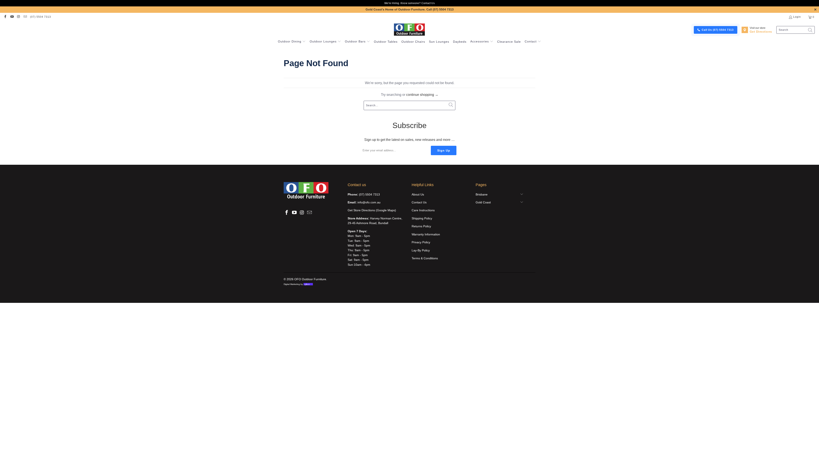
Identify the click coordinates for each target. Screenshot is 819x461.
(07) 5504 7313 (40, 16)
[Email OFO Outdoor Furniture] (25, 17)
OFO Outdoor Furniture (310, 279)
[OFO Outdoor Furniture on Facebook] (5, 17)
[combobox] (795, 30)
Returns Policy (421, 226)
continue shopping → (422, 94)
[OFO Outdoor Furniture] (409, 29)
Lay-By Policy (421, 250)
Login (797, 16)
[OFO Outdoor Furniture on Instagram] (18, 17)
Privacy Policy (421, 242)
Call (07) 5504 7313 (440, 9)
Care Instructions (423, 210)
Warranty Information (426, 234)
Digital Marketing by (297, 284)
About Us (418, 194)
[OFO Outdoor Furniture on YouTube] (11, 17)
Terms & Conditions (425, 258)
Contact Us (428, 3)
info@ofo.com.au (368, 202)
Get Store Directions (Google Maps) (372, 210)
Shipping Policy (422, 218)
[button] (292, 41)
